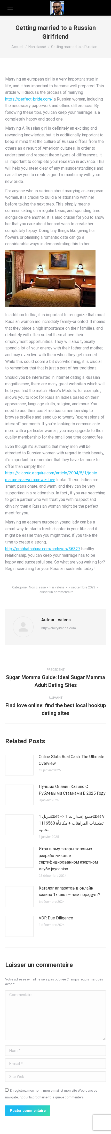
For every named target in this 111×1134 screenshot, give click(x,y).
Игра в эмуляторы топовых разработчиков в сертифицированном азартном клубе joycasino (68, 858)
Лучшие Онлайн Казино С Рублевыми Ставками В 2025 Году (72, 790)
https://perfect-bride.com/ (29, 99)
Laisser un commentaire (55, 592)
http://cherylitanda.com (58, 628)
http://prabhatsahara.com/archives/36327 (42, 548)
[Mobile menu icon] (10, 8)
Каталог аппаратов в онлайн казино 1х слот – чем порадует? (69, 891)
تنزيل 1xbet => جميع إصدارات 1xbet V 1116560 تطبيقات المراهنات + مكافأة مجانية (72, 823)
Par (57, 587)
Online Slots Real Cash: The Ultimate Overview (71, 760)
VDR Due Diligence (56, 918)
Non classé (37, 587)
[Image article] (19, 765)
